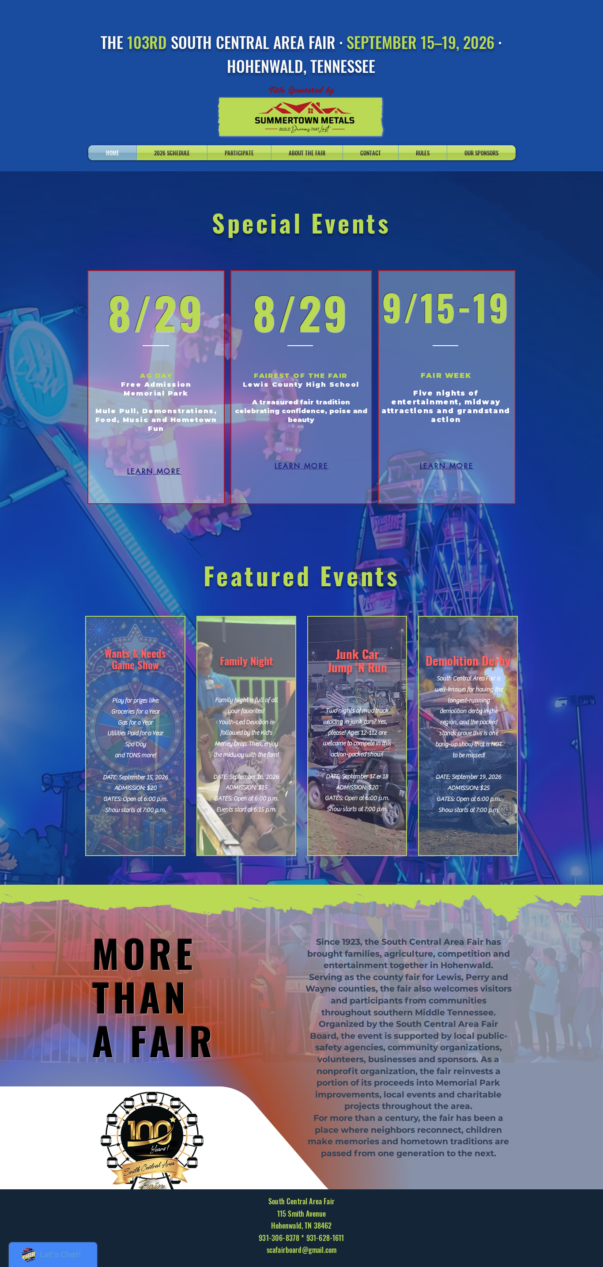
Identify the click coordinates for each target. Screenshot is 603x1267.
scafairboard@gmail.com (302, 1249)
